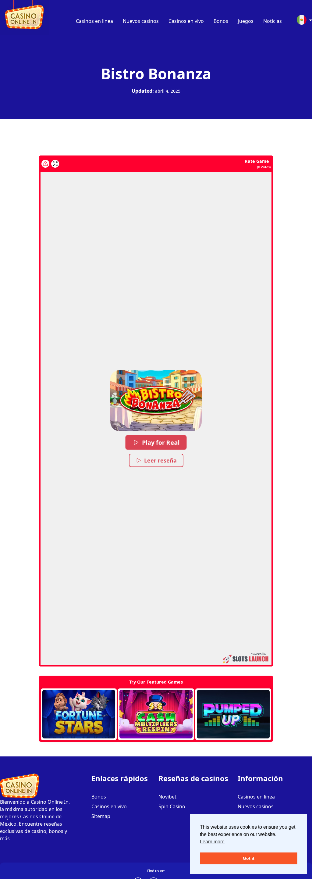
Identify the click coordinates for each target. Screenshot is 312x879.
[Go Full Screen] (55, 164)
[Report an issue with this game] (45, 164)
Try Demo (78, 714)
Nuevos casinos (141, 21)
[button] (156, 400)
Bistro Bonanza (156, 74)
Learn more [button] (212, 841)
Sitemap (100, 816)
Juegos (246, 21)
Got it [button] (248, 858)
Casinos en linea (94, 21)
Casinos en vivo (186, 21)
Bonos (221, 21)
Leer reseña (160, 460)
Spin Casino (171, 806)
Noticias (272, 21)
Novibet (167, 796)
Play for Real (160, 442)
